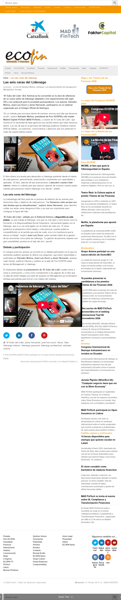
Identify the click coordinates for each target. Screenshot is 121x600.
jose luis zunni (49, 342)
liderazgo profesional (51, 345)
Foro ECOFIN (19, 68)
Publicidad (37, 7)
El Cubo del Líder (15, 342)
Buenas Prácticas (27, 73)
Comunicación (74, 68)
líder (66, 342)
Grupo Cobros (10, 11)
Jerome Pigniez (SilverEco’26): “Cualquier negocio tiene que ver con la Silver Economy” (99, 383)
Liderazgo (40, 87)
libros (60, 342)
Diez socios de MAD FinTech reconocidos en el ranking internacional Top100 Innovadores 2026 (96, 313)
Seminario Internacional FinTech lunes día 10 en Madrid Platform (48, 361)
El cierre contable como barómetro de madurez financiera (99, 468)
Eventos (57, 7)
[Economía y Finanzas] (25, 64)
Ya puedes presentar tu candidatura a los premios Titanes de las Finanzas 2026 (96, 281)
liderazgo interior (11, 345)
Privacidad (67, 539)
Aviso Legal (67, 536)
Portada (8, 68)
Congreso (92, 68)
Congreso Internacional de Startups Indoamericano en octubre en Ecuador (95, 350)
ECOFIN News (94, 7)
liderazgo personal (30, 345)
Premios (47, 7)
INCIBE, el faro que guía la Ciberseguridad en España (95, 167)
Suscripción (25, 7)
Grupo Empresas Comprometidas (32, 11)
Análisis (63, 68)
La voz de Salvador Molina (24, 87)
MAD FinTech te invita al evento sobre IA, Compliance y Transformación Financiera (98, 499)
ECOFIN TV (104, 68)
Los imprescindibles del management (60, 87)
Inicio (5, 77)
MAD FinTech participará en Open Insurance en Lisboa (99, 411)
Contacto (67, 7)
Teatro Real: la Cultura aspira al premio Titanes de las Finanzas (98, 194)
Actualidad (31, 68)
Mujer (84, 68)
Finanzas (41, 68)
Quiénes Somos (11, 7)
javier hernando (32, 342)
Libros (16, 73)
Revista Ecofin (79, 7)
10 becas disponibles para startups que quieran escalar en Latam (98, 439)
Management (8, 89)
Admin (65, 542)
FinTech (8, 73)
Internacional (52, 68)
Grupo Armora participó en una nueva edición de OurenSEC (98, 253)
